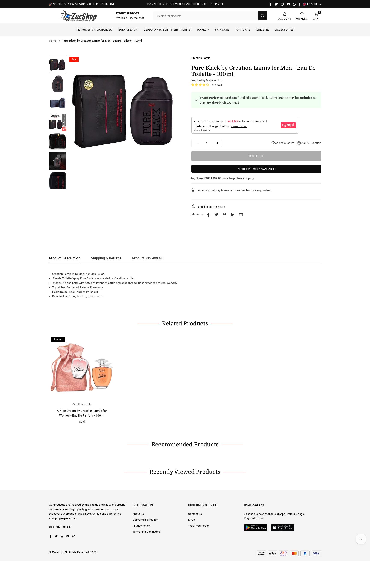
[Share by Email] (241, 214)
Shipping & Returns (106, 258)
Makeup (203, 29)
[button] (316, 16)
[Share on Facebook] (208, 214)
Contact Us (195, 514)
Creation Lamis (200, 58)
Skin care (222, 29)
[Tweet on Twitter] (216, 214)
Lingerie (262, 29)
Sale (74, 59)
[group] (125, 109)
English (312, 4)
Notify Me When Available (256, 168)
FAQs (191, 519)
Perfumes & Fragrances (94, 29)
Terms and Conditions (146, 531)
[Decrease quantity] (196, 143)
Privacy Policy (141, 525)
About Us (138, 514)
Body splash (127, 29)
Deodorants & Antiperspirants (167, 29)
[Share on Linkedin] (233, 214)
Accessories (284, 29)
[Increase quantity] (217, 143)
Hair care (243, 29)
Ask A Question (311, 142)
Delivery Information (145, 519)
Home (53, 40)
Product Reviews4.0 (148, 258)
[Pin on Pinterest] (225, 214)
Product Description (64, 258)
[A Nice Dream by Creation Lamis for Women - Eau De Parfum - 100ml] (81, 367)
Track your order (198, 525)
